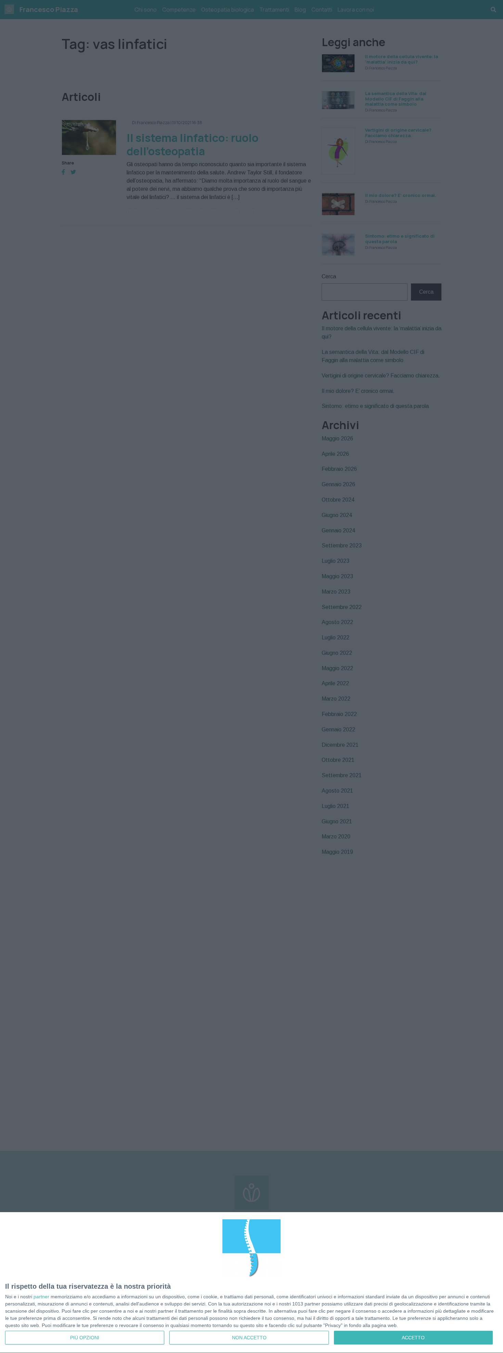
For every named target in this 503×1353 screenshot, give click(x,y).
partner (41, 1296)
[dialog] (251, 1282)
